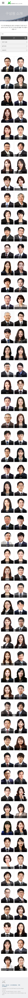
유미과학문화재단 (13, 985)
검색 (14, 37)
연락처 (3, 985)
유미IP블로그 (4, 986)
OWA (19, 985)
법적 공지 (7, 985)
